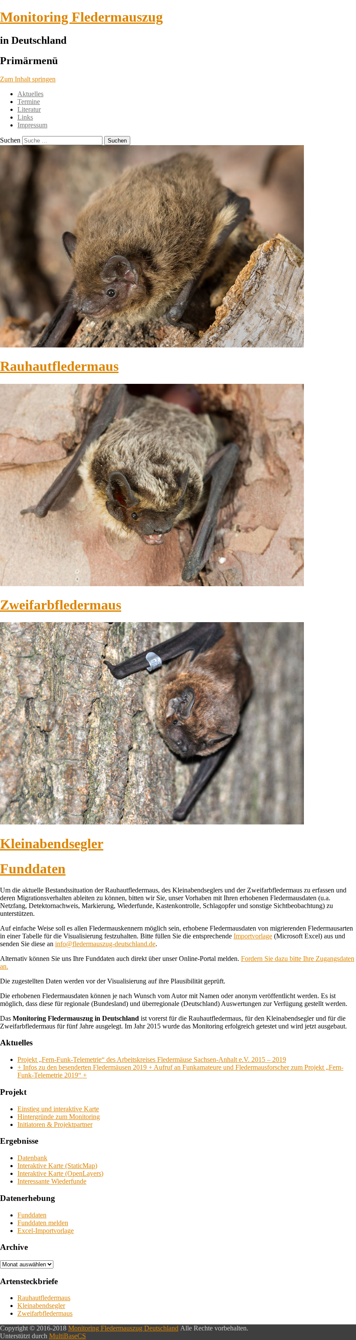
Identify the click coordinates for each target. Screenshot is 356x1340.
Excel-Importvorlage (45, 1230)
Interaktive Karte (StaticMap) (57, 1165)
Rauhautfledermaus (59, 366)
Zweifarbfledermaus (60, 605)
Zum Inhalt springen (28, 79)
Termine (28, 101)
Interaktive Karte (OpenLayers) (60, 1173)
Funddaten (33, 868)
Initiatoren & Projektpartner (54, 1124)
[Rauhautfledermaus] (152, 345)
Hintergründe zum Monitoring (58, 1116)
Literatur (29, 109)
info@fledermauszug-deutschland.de (105, 943)
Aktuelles (30, 93)
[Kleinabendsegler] (152, 822)
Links (25, 117)
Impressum (32, 125)
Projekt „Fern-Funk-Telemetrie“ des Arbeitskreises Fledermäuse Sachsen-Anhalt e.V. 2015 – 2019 (151, 1059)
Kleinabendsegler (51, 843)
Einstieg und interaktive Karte (58, 1109)
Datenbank (32, 1158)
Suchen (10, 140)
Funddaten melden (42, 1222)
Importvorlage (253, 936)
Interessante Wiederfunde (51, 1181)
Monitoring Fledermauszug (81, 17)
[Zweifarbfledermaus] (152, 583)
